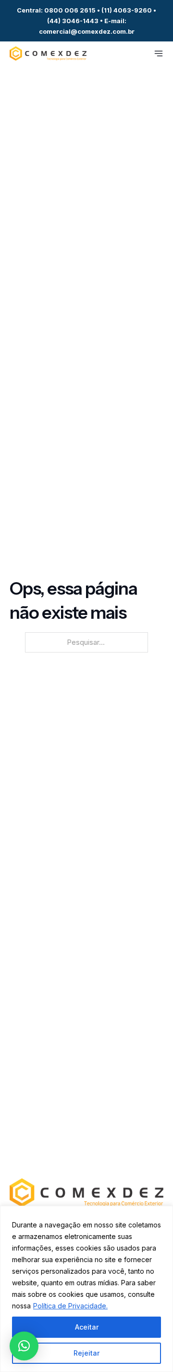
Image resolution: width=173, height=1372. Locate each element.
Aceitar (87, 1327)
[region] (86, 1289)
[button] (24, 1346)
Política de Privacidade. (70, 1306)
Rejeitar (86, 1353)
